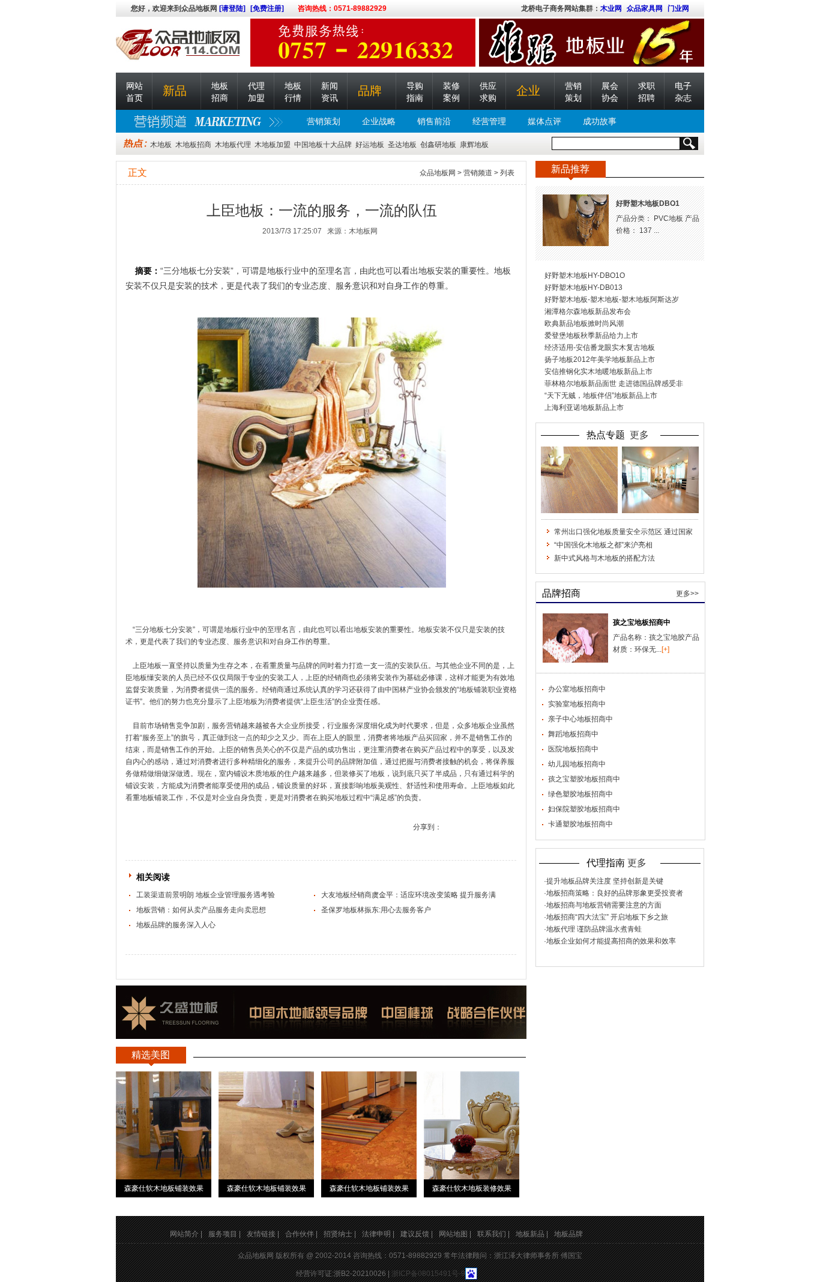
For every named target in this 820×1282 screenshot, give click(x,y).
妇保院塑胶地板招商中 (584, 809)
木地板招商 (193, 144)
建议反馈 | (416, 1234)
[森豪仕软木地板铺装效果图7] (266, 1125)
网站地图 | (455, 1234)
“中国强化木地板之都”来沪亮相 (603, 545)
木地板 (161, 144)
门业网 (678, 8)
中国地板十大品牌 (323, 144)
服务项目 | (224, 1234)
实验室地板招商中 (577, 704)
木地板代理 (233, 144)
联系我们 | (493, 1234)
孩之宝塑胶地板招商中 (584, 779)
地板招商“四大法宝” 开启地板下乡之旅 (607, 917)
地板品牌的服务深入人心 (176, 925)
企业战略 (379, 121)
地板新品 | (532, 1234)
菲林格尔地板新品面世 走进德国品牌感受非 (613, 383)
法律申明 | (378, 1234)
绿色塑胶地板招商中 (580, 794)
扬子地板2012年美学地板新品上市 (599, 359)
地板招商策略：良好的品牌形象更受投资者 (614, 893)
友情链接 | (263, 1234)
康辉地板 (474, 144)
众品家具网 (645, 8)
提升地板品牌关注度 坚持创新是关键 (604, 881)
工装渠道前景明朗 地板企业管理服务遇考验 (205, 895)
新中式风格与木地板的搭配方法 (604, 558)
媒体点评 (544, 121)
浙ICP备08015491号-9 (428, 1273)
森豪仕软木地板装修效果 (471, 1188)
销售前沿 (434, 121)
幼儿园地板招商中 (577, 764)
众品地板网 (438, 173)
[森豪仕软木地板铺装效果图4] (163, 1125)
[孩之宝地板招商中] (575, 638)
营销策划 (323, 121)
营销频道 (477, 173)
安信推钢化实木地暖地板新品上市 (598, 371)
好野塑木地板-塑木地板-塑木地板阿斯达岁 (611, 299)
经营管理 (489, 121)
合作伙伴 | (301, 1234)
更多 (639, 435)
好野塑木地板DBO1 (648, 203)
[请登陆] (232, 8)
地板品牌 (568, 1234)
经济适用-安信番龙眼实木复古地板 (599, 347)
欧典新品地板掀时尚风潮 (584, 323)
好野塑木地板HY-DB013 (583, 287)
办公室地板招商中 (577, 689)
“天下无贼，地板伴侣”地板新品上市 (600, 395)
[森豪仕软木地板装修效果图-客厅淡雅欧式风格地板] (471, 1125)
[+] (665, 649)
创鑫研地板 (438, 144)
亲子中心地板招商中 (580, 719)
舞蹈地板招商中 (573, 734)
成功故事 (600, 121)
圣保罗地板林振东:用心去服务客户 (376, 910)
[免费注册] (267, 8)
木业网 (611, 8)
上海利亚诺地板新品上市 (584, 407)
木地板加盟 (273, 144)
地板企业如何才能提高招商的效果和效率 (611, 941)
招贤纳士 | (340, 1234)
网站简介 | (186, 1234)
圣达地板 (402, 144)
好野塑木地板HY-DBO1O (584, 275)
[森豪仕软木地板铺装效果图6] (369, 1125)
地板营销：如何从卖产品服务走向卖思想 (201, 910)
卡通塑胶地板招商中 (580, 824)
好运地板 (369, 144)
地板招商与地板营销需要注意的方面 (604, 905)
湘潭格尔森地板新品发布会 (587, 311)
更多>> (687, 593)
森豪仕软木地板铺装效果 (163, 1188)
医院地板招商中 (573, 749)
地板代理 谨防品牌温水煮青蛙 (594, 929)
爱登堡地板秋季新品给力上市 (591, 335)
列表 (507, 173)
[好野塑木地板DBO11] (576, 220)
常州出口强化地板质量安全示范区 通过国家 (623, 532)
